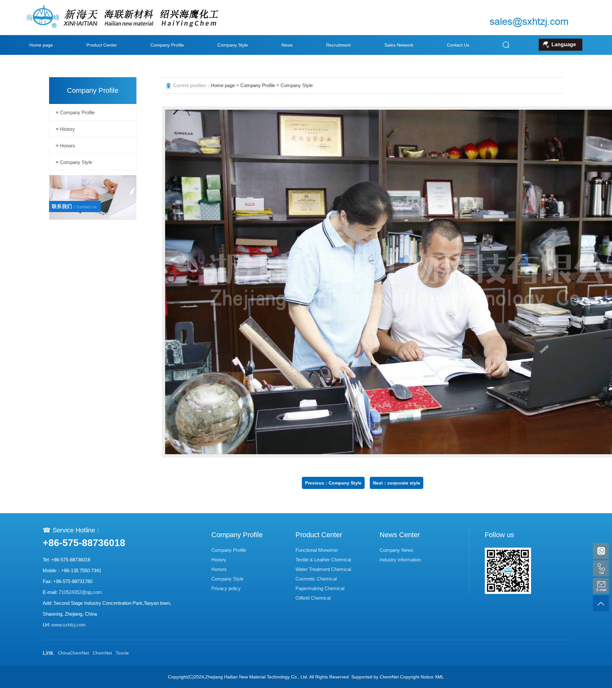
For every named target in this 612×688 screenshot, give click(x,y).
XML (439, 676)
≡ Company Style (74, 162)
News (287, 45)
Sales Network (398, 45)
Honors (219, 569)
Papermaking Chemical (319, 588)
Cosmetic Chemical (316, 578)
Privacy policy (226, 588)
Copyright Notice (416, 676)
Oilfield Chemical (313, 598)
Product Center (101, 45)
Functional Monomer (316, 550)
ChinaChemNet (73, 652)
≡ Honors (65, 145)
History (218, 559)
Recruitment (338, 45)
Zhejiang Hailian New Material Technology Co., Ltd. (256, 676)
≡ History (65, 129)
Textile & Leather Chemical (323, 559)
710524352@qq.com (80, 592)
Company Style (232, 45)
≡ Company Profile (75, 112)
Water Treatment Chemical (323, 569)
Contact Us (458, 45)
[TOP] (601, 603)
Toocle (122, 652)
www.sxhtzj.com (68, 624)
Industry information (400, 559)
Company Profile (167, 45)
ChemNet (102, 652)
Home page (41, 45)
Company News (396, 550)
